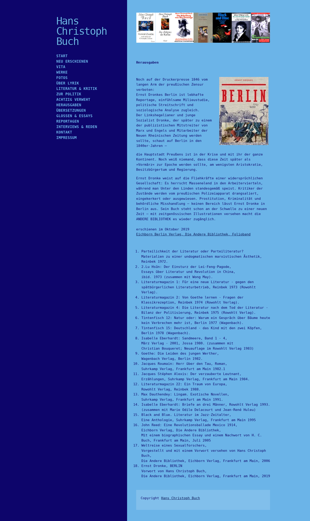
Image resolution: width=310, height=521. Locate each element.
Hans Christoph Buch (180, 498)
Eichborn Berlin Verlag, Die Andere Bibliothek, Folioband (193, 234)
